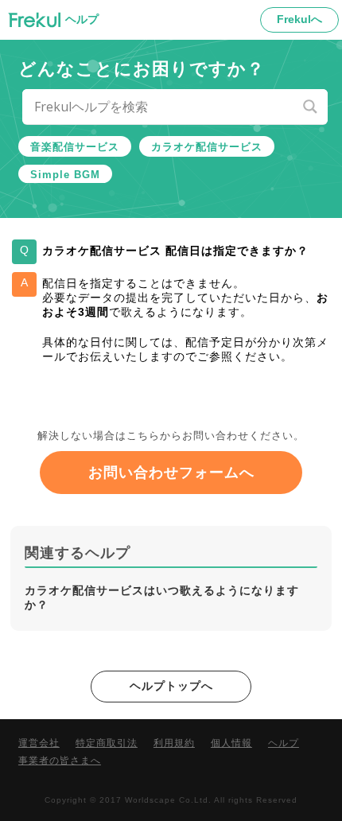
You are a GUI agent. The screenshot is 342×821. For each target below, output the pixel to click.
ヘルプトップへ (171, 685)
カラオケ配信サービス (206, 147)
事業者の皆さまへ (59, 760)
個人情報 (231, 743)
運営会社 (39, 743)
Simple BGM (65, 175)
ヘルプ (283, 743)
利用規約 (174, 743)
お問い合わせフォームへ (171, 473)
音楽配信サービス (74, 147)
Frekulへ (299, 19)
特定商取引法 (107, 743)
